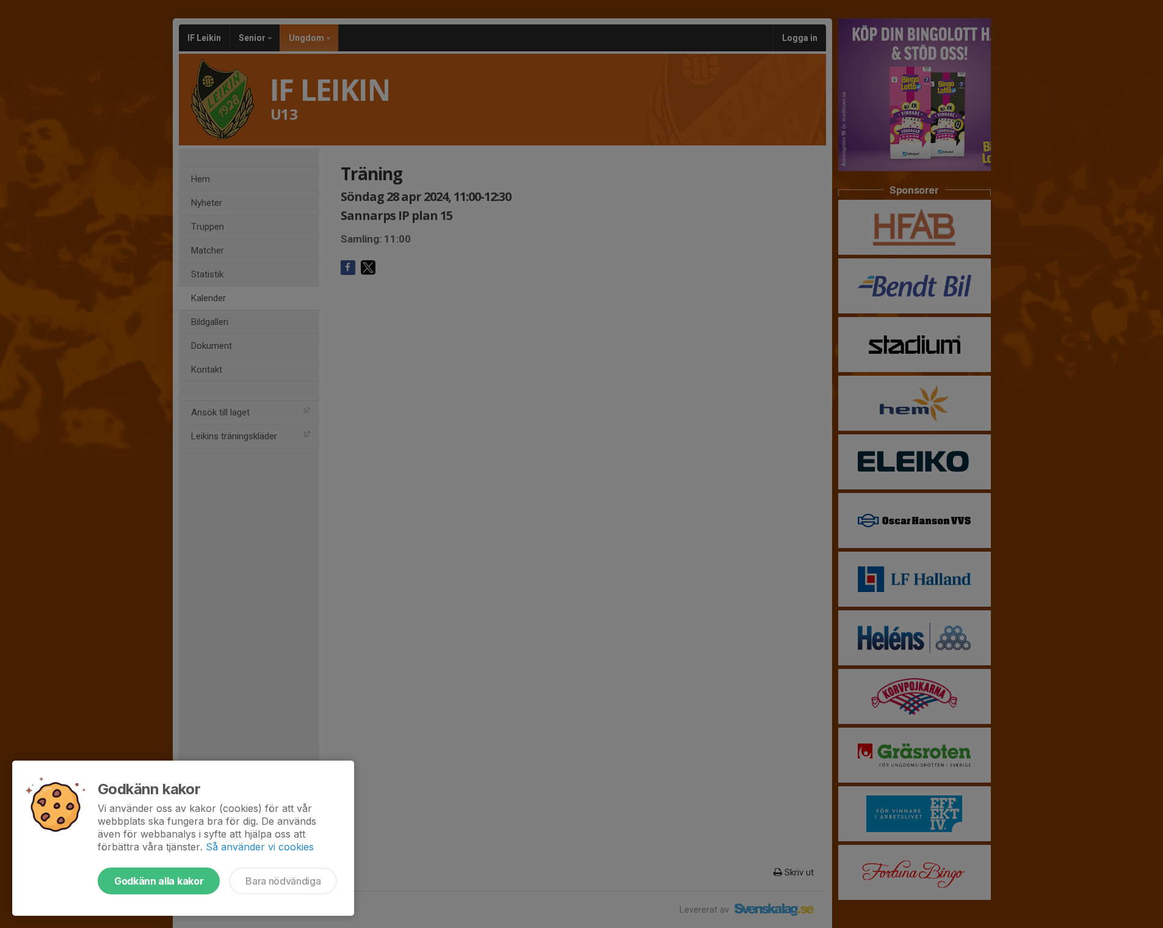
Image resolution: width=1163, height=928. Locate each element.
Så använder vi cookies (260, 847)
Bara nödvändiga (283, 881)
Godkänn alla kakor (158, 881)
